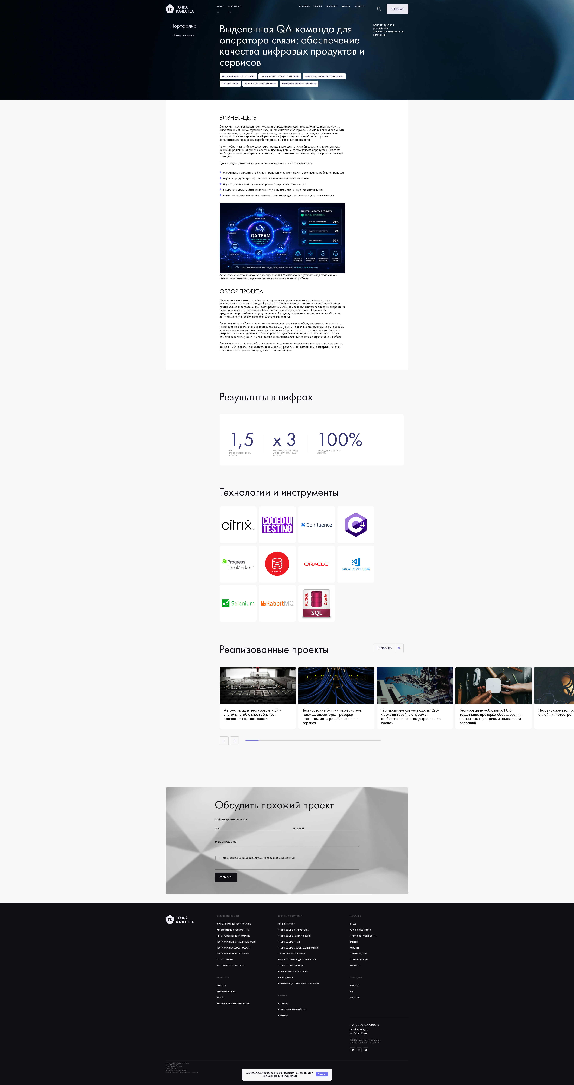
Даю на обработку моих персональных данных (259, 857)
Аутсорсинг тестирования (292, 953)
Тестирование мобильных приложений (298, 947)
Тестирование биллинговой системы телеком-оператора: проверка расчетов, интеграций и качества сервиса (332, 716)
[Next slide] (234, 740)
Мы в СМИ (355, 997)
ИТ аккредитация (359, 959)
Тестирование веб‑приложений (294, 935)
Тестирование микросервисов (233, 953)
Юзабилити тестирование (231, 965)
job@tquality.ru (359, 1033)
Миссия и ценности (360, 930)
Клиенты (354, 947)
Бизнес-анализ (225, 959)
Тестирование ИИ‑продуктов (293, 930)
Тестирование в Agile (289, 941)
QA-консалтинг (286, 924)
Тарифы (354, 941)
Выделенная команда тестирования (297, 959)
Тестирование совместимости (233, 947)
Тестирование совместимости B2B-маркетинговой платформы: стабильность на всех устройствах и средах (411, 716)
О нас (353, 924)
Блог (352, 991)
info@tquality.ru (359, 1029)
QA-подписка (285, 977)
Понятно (322, 1074)
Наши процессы (358, 953)
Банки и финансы (226, 991)
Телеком (221, 985)
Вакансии (283, 1003)
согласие (235, 858)
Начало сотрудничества (363, 935)
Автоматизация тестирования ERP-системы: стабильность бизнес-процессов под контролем (252, 714)
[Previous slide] (224, 740)
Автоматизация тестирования (233, 930)
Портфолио (234, 6)
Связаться (397, 8)
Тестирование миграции (291, 965)
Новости (354, 985)
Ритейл (220, 997)
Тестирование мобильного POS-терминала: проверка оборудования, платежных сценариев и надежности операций (491, 716)
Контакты (359, 6)
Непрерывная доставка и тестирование (298, 983)
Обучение (283, 1015)
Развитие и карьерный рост (292, 1009)
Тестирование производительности (236, 941)
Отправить (225, 877)
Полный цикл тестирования (293, 971)
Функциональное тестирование (234, 924)
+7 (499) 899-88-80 (365, 1025)
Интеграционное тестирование (233, 935)
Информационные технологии (233, 1003)
